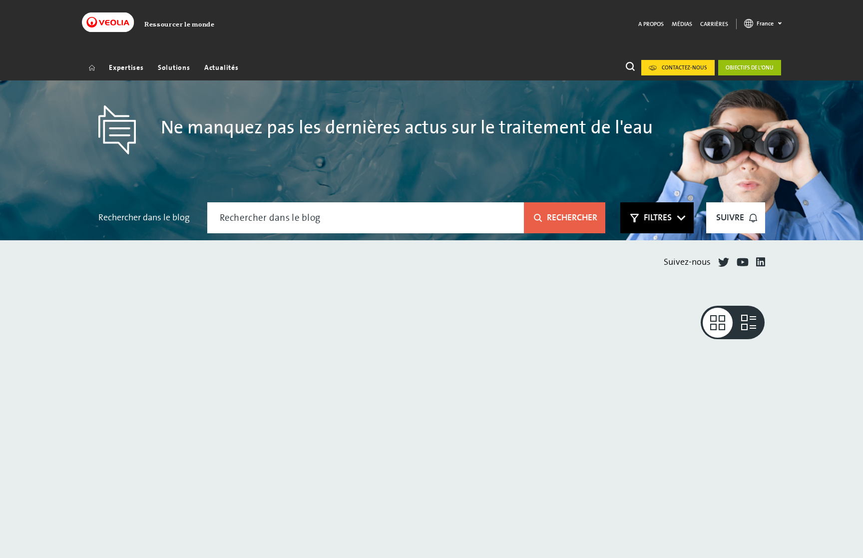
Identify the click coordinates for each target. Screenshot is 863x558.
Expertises (126, 67)
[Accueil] (92, 67)
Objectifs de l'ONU (750, 67)
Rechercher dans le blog (144, 217)
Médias (682, 24)
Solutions (174, 67)
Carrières (714, 24)
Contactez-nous (684, 67)
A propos (651, 24)
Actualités (221, 67)
